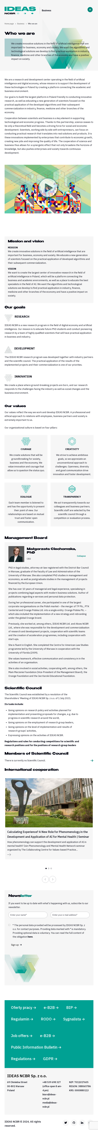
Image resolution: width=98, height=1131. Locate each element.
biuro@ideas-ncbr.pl (49, 1096)
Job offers (20, 1035)
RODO (46, 1018)
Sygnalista (72, 1018)
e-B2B (49, 1007)
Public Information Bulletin (34, 1047)
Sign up (15, 944)
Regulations (21, 1058)
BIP (69, 1007)
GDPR (48, 1058)
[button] (46, 868)
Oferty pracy (21, 1007)
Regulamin (20, 1018)
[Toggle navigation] (90, 9)
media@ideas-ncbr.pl (49, 1104)
